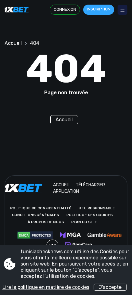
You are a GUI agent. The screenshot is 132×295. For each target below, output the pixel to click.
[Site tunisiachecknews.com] (18, 10)
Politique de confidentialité (41, 208)
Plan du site (84, 222)
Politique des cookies (89, 215)
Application (66, 191)
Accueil (13, 43)
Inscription (99, 9)
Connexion (65, 9)
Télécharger (90, 185)
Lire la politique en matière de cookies (45, 287)
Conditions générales (35, 215)
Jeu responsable (97, 208)
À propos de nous (46, 222)
